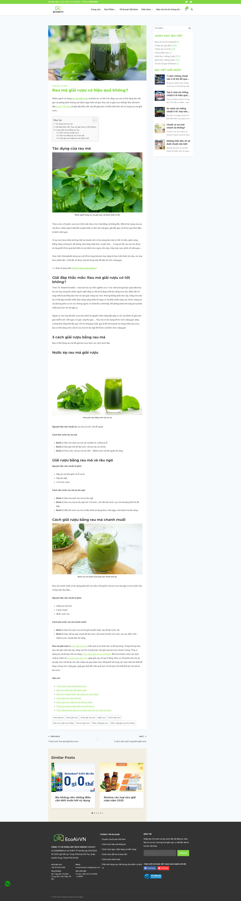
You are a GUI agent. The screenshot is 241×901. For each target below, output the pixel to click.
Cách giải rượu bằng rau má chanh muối (74, 138)
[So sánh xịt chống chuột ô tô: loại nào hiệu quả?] (160, 112)
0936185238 (93, 2)
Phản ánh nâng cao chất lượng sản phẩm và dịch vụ (122, 866)
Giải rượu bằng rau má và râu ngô (71, 135)
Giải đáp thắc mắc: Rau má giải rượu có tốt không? (75, 127)
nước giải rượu (115, 718)
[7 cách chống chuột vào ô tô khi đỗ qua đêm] (160, 79)
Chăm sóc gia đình (60, 86)
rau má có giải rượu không (63, 723)
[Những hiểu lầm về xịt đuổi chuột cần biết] (160, 144)
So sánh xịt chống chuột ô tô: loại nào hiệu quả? (177, 110)
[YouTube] (191, 2)
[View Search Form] (190, 10)
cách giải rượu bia (79, 646)
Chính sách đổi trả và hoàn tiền (114, 854)
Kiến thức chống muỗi (164, 60)
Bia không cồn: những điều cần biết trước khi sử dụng (73, 799)
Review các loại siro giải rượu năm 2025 (120, 799)
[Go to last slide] (55, 787)
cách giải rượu (72, 718)
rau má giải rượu (80, 98)
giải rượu (102, 718)
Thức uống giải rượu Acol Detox (96, 654)
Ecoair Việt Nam (63, 106)
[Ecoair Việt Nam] (58, 10)
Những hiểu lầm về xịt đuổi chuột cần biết (178, 142)
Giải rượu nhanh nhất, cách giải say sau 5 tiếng (77, 694)
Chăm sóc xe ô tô (162, 49)
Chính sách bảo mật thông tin (114, 844)
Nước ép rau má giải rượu (69, 133)
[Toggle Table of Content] (93, 120)
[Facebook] (186, 2)
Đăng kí (183, 853)
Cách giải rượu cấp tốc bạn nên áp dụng (74, 702)
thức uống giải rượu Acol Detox (123, 723)
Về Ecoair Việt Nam (129, 9)
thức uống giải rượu (100, 723)
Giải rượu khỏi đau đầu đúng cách (71, 690)
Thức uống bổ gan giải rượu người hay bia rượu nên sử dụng (83, 710)
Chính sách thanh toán (111, 859)
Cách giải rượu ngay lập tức (68, 698)
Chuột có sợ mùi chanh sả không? (176, 126)
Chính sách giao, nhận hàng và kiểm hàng (119, 849)
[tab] (92, 813)
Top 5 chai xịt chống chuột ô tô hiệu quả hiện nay (177, 94)
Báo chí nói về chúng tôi (165, 42)
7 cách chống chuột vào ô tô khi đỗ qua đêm (177, 78)
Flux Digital (79, 897)
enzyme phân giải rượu (77, 658)
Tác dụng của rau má (64, 124)
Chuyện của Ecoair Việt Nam (114, 839)
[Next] (139, 787)
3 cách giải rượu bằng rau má (67, 130)
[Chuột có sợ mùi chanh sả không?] (160, 128)
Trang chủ (96, 9)
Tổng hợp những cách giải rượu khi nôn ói (75, 706)
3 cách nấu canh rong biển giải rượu (130, 739)
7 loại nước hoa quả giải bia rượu (71, 686)
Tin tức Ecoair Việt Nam (165, 64)
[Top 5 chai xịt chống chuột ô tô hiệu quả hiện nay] (160, 96)
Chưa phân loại (162, 53)
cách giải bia (58, 718)
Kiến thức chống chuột (165, 56)
